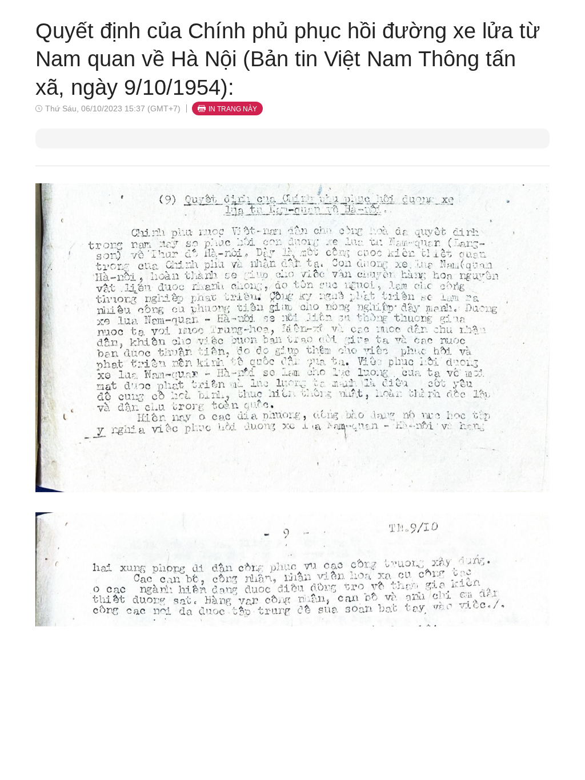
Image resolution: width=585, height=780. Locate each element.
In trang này (233, 109)
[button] (292, 337)
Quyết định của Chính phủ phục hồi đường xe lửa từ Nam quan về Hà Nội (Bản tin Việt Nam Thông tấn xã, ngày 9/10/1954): (287, 59)
